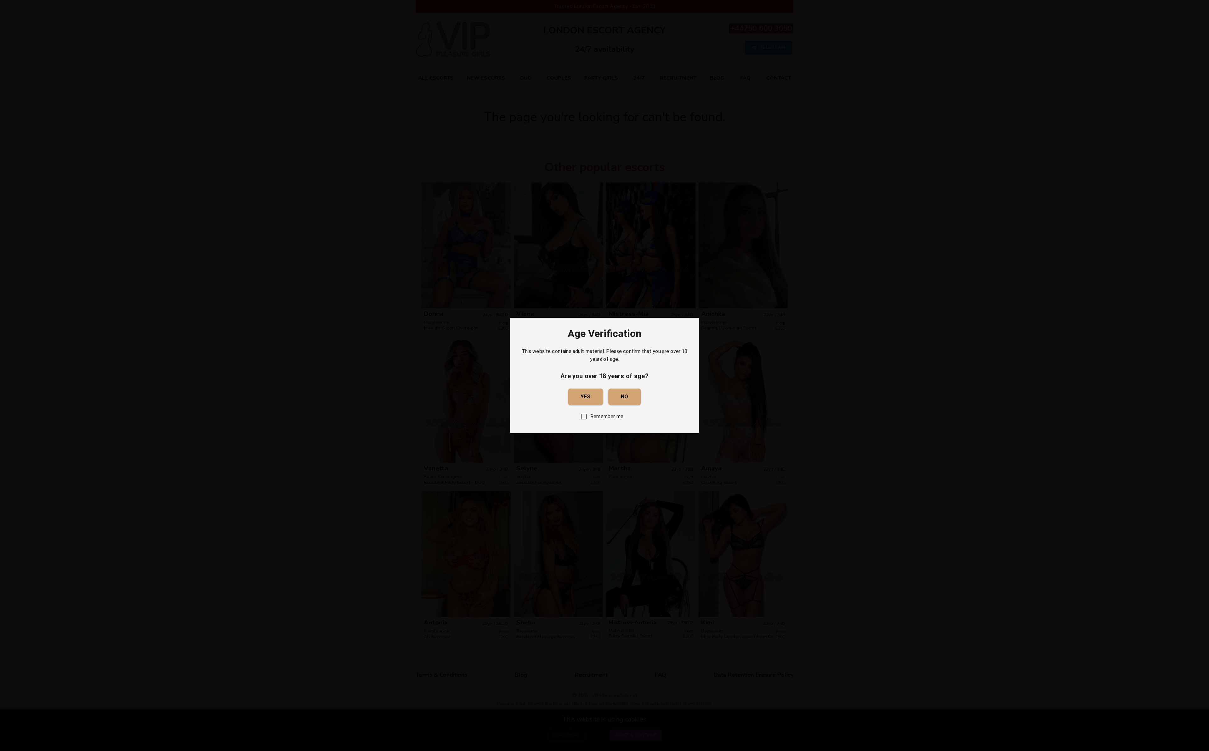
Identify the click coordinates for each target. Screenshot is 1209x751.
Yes (585, 397)
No (624, 397)
